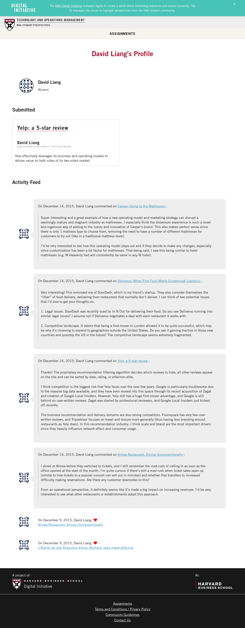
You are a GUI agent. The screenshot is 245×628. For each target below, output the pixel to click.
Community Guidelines (123, 614)
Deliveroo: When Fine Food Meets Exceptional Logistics (159, 281)
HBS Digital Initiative (68, 5)
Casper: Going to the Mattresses (142, 206)
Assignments (122, 33)
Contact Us (122, 620)
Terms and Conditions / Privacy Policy (122, 609)
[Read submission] (66, 142)
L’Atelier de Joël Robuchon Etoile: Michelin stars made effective (85, 547)
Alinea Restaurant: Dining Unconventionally (151, 454)
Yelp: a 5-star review (133, 361)
